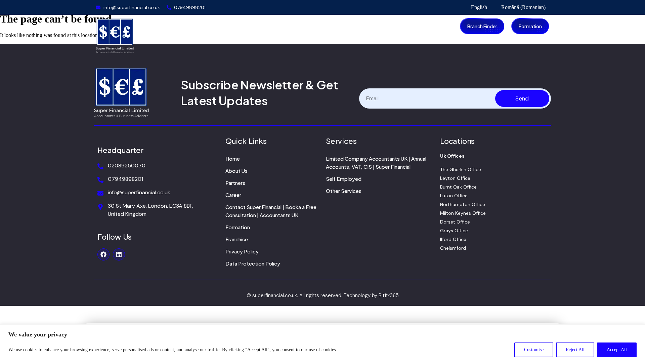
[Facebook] (103, 254)
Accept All (617, 349)
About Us (236, 170)
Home (232, 158)
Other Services (343, 191)
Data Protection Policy (252, 263)
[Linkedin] (119, 254)
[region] (322, 343)
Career (233, 195)
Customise (534, 349)
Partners (235, 182)
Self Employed (343, 178)
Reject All (575, 349)
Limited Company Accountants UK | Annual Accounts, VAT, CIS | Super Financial (376, 162)
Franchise (236, 239)
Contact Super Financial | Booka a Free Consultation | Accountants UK (270, 211)
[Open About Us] (210, 25)
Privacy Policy (242, 251)
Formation (237, 227)
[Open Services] (246, 25)
